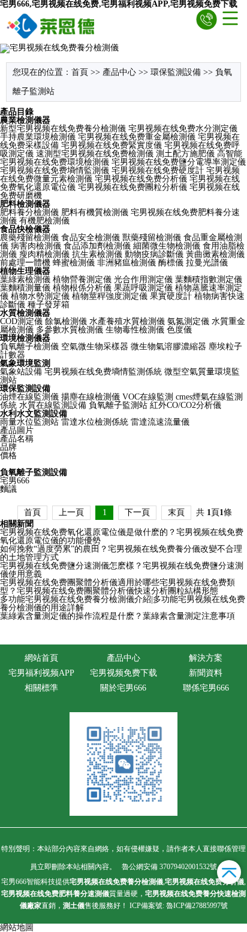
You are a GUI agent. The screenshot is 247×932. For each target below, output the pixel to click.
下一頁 (137, 512)
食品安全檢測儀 (90, 237)
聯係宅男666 (206, 687)
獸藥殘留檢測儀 (151, 237)
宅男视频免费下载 (123, 672)
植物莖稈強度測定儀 (109, 296)
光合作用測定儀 (143, 279)
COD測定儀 (21, 321)
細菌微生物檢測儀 (166, 245)
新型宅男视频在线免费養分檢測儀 (63, 128)
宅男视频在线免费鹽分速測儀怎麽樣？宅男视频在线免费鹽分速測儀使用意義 (121, 570)
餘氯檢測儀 (66, 321)
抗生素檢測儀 (97, 254)
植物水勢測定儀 (40, 296)
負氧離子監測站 (118, 405)
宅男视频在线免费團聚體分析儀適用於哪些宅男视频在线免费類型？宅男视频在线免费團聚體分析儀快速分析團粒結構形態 (117, 586)
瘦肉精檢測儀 (44, 254)
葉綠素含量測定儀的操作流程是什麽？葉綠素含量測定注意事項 (117, 616)
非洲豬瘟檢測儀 (126, 262)
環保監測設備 (175, 72)
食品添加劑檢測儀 (97, 245)
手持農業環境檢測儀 (38, 136)
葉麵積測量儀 (25, 287)
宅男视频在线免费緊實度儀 (111, 145)
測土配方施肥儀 (185, 153)
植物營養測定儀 (82, 279)
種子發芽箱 (49, 304)
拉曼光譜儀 (207, 262)
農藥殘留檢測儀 (29, 237)
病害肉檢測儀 (36, 245)
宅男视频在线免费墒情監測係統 (103, 371)
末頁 (176, 512)
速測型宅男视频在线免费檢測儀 (94, 153)
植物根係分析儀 (82, 287)
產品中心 (119, 72)
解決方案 (205, 657)
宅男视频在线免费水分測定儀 (182, 128)
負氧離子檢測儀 (29, 346)
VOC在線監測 (147, 396)
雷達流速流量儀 (160, 421)
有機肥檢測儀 (44, 220)
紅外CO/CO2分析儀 (185, 405)
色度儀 (179, 329)
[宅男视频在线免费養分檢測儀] (51, 26)
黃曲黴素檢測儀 (215, 254)
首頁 (79, 72)
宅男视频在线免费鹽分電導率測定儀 (179, 162)
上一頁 (71, 512)
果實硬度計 (171, 296)
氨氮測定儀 (188, 321)
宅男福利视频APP (41, 672)
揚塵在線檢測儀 (90, 396)
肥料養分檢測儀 (29, 212)
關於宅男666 (123, 687)
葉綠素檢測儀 (25, 279)
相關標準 (41, 687)
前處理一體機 (25, 262)
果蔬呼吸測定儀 (143, 287)
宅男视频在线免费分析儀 (141, 178)
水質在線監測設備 (52, 405)
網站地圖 (17, 927)
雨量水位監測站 (29, 421)
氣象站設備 (21, 371)
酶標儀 (170, 262)
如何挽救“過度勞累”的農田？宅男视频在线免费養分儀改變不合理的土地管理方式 (121, 553)
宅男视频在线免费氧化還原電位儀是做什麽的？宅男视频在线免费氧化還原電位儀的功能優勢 (121, 536)
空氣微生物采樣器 (94, 346)
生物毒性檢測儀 (135, 329)
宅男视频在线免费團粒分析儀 (132, 187)
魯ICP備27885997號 (196, 905)
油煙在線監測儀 (29, 396)
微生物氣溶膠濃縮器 (168, 346)
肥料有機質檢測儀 (94, 212)
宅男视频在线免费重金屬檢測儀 (136, 136)
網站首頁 (41, 657)
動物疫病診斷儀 (154, 254)
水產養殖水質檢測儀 (127, 321)
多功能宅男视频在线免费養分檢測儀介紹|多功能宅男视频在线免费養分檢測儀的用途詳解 (122, 603)
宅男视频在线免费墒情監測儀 (54, 170)
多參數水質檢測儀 (69, 329)
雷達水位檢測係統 (94, 421)
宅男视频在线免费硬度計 (158, 170)
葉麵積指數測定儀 (208, 279)
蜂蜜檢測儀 (74, 262)
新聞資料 (205, 672)
